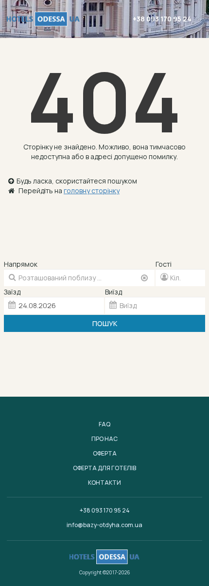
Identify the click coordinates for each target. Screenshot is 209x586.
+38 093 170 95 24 (162, 18)
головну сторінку (92, 190)
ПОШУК (104, 323)
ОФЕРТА (105, 453)
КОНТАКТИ (104, 482)
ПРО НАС (104, 439)
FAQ (104, 424)
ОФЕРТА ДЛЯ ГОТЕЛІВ (104, 468)
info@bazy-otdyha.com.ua (104, 525)
